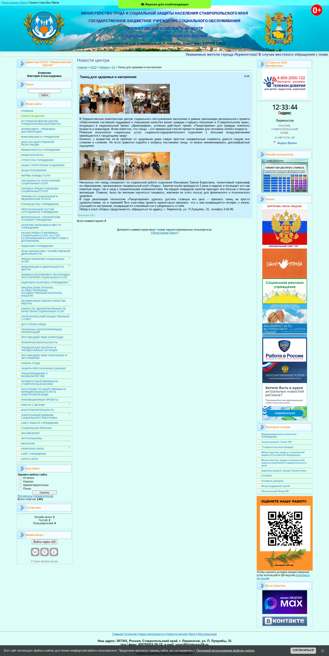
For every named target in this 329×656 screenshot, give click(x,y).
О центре (131, 634)
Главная (82, 67)
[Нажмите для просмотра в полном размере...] (101, 112)
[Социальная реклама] (284, 303)
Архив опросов (43, 496)
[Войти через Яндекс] (44, 552)
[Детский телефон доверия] (284, 97)
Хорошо (28, 481)
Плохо (27, 488)
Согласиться (303, 650)
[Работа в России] (284, 361)
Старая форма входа (44, 561)
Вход (24, 2)
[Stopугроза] (284, 277)
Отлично (28, 478)
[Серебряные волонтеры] (284, 336)
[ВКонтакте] (284, 625)
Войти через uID (45, 541)
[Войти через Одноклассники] (54, 552)
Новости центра (177, 634)
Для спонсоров (207, 634)
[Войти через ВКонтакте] (35, 552)
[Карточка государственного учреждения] (284, 247)
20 (113, 67)
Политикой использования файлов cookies (225, 650)
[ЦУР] (284, 419)
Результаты (25, 496)
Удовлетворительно (36, 485)
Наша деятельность (151, 634)
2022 (93, 67)
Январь (104, 67)
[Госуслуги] (284, 382)
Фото (192, 634)
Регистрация (10, 2)
